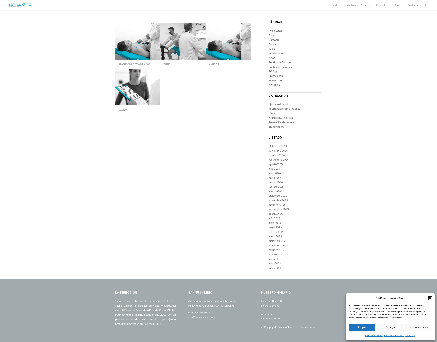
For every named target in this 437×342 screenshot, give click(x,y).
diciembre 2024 (278, 146)
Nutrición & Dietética (281, 117)
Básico (123, 110)
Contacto (274, 39)
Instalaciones (276, 53)
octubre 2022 (277, 249)
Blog (271, 35)
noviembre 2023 (278, 200)
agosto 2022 (276, 254)
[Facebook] (425, 5)
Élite (167, 64)
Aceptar (362, 327)
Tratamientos (276, 126)
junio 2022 (275, 263)
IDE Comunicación (305, 327)
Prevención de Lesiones (282, 122)
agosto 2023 (276, 213)
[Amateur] (228, 41)
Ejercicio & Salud (278, 104)
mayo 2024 (275, 177)
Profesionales (277, 75)
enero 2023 (275, 236)
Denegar (390, 327)
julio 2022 (274, 258)
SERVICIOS (275, 80)
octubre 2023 (277, 204)
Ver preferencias (419, 327)
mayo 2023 (275, 227)
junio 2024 (275, 173)
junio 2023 (275, 222)
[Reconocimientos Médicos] (137, 41)
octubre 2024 (277, 155)
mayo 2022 (275, 267)
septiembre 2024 (279, 159)
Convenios (275, 44)
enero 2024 (275, 191)
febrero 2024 (276, 186)
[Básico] (137, 87)
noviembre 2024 (278, 150)
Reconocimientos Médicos (134, 64)
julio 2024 (274, 168)
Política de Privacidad (394, 335)
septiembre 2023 (279, 209)
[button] (430, 298)
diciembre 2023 (278, 195)
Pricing (273, 71)
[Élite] (183, 41)
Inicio (272, 48)
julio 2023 (274, 218)
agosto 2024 (276, 164)
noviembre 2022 (278, 245)
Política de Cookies (374, 335)
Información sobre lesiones (284, 108)
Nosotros (274, 84)
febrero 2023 (276, 231)
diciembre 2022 (278, 240)
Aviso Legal (410, 335)
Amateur (214, 64)
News (272, 57)
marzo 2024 (276, 182)
